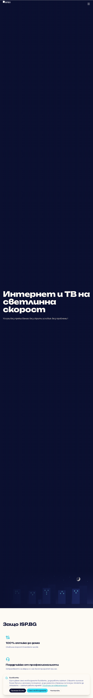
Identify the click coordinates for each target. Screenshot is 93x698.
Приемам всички (17, 690)
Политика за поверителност (54, 685)
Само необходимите (37, 690)
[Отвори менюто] (88, 3)
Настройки (55, 690)
